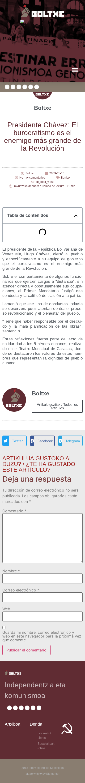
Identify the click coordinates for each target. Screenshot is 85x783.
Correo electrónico (20, 590)
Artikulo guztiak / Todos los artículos (57, 406)
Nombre (11, 571)
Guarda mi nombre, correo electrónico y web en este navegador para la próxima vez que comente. (41, 636)
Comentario (14, 511)
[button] (75, 69)
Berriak (65, 177)
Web (6, 609)
